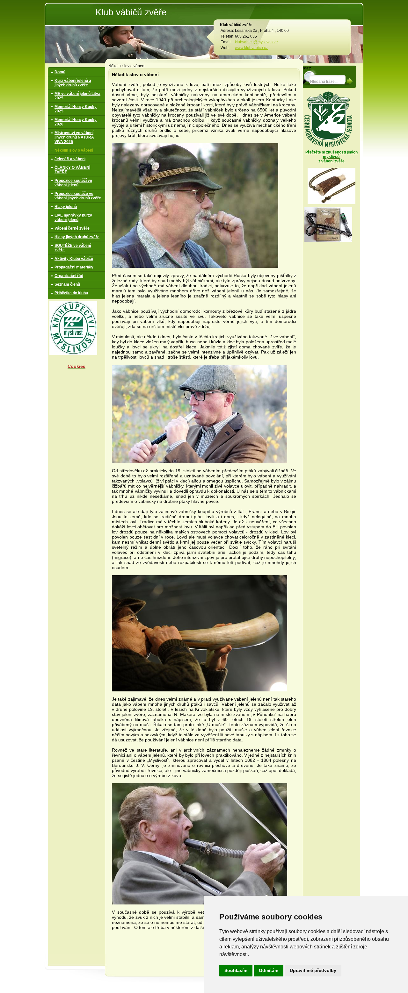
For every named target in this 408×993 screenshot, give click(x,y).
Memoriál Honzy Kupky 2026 (76, 122)
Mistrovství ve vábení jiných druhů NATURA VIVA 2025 (74, 137)
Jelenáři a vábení (70, 159)
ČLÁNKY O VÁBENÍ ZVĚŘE (72, 169)
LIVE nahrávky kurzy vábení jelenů (73, 217)
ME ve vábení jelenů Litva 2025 (77, 95)
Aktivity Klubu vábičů (74, 258)
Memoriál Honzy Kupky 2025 (76, 108)
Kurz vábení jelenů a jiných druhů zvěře (73, 82)
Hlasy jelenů (66, 206)
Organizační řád (69, 276)
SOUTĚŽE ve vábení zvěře (73, 247)
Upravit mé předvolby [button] (313, 970)
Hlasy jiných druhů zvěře (77, 237)
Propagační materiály (74, 267)
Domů (60, 72)
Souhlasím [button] (235, 970)
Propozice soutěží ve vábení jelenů (73, 182)
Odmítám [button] (268, 970)
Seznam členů (67, 284)
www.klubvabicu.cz (251, 48)
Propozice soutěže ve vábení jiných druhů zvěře (78, 195)
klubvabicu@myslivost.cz (256, 42)
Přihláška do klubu (71, 293)
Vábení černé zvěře (72, 228)
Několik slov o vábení (74, 150)
